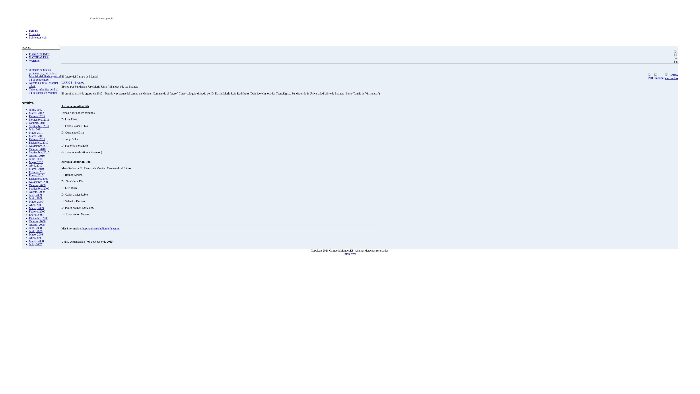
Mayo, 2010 (36, 162)
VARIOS (34, 60)
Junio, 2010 (35, 159)
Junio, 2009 (35, 198)
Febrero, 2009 (37, 211)
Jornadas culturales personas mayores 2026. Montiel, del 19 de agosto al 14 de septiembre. (45, 74)
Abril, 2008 (35, 237)
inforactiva (350, 253)
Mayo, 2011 (36, 132)
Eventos (79, 82)
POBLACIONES (39, 54)
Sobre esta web (37, 37)
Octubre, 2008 (37, 221)
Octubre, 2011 (37, 122)
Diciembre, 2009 (38, 178)
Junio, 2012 (35, 109)
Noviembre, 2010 (39, 145)
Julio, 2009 (35, 195)
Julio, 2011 (35, 129)
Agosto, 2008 (37, 224)
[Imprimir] (659, 78)
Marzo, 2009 (36, 208)
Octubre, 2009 (37, 185)
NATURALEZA (39, 57)
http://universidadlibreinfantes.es (100, 228)
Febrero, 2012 (37, 116)
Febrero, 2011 (37, 139)
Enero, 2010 (36, 175)
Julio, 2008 (35, 227)
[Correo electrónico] (671, 78)
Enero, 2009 (36, 214)
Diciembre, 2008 (38, 218)
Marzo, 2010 (36, 168)
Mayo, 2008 (36, 234)
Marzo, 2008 (36, 241)
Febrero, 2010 (37, 172)
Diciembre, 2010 (38, 142)
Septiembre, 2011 (39, 126)
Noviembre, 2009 (39, 182)
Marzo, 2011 (36, 136)
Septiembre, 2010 (39, 152)
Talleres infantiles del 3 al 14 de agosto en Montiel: (43, 91)
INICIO (33, 30)
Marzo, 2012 (36, 113)
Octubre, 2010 (37, 149)
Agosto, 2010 (37, 155)
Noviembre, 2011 (39, 119)
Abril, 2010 (35, 165)
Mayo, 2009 (36, 201)
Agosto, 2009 (37, 191)
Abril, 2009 (35, 204)
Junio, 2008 (35, 231)
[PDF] (651, 78)
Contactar (34, 34)
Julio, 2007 (35, 244)
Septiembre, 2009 (39, 188)
